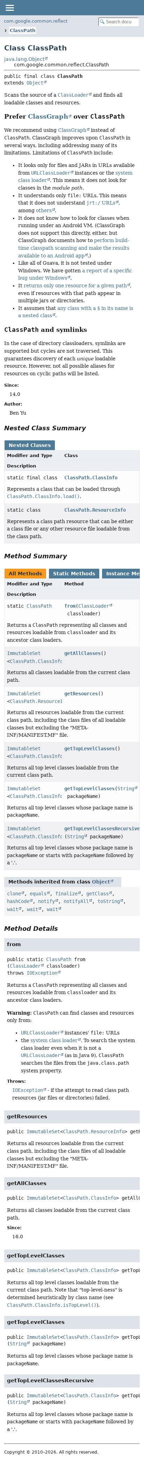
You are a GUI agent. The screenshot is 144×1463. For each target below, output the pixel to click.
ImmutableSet (24, 653)
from (69, 606)
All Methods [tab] (25, 573)
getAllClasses (82, 653)
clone (14, 893)
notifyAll (76, 901)
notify (46, 901)
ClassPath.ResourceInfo (95, 510)
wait (12, 909)
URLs (100, 203)
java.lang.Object (24, 59)
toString (109, 901)
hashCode (18, 901)
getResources (81, 693)
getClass (97, 893)
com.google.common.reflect (35, 21)
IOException (42, 973)
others (44, 210)
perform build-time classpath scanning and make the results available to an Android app (73, 248)
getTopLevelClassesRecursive (102, 828)
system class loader (54, 1040)
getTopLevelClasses (89, 748)
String (125, 788)
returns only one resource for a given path (75, 285)
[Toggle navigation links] (9, 8)
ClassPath (22, 30)
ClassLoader (93, 606)
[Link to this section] (130, 116)
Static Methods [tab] (74, 573)
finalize (66, 893)
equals (38, 893)
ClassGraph (48, 116)
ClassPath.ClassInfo (90, 477)
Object (35, 83)
